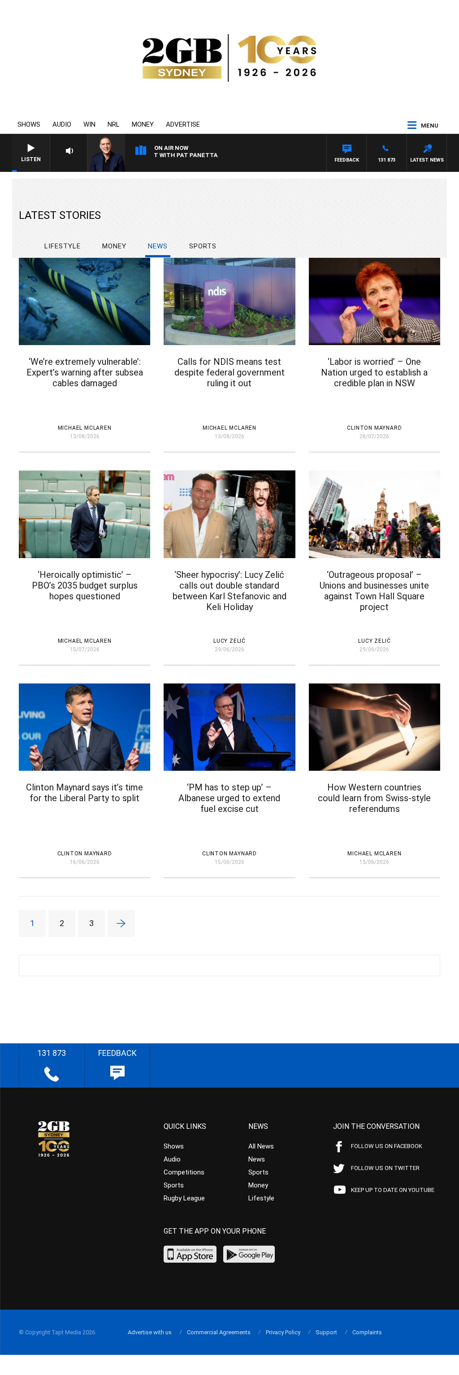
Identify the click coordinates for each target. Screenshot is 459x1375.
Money (143, 124)
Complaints (367, 1332)
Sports (203, 246)
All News (261, 1146)
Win (89, 124)
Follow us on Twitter (385, 1168)
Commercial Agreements (219, 1332)
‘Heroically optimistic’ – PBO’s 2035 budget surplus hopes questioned (85, 585)
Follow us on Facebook (386, 1146)
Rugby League (184, 1198)
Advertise (183, 124)
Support (326, 1332)
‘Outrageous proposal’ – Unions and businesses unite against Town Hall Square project (374, 590)
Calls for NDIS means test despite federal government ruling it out (229, 372)
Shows (28, 124)
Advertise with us (150, 1332)
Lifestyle (62, 246)
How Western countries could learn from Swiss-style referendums (374, 798)
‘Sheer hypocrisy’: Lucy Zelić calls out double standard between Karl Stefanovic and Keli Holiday (229, 590)
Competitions (184, 1172)
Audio (61, 124)
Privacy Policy (283, 1332)
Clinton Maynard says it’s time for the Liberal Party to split (84, 792)
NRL (114, 124)
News (158, 246)
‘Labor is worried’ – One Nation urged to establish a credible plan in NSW (374, 372)
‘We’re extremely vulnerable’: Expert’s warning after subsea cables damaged (84, 372)
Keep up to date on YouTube (392, 1190)
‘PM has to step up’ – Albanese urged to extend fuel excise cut (229, 798)
